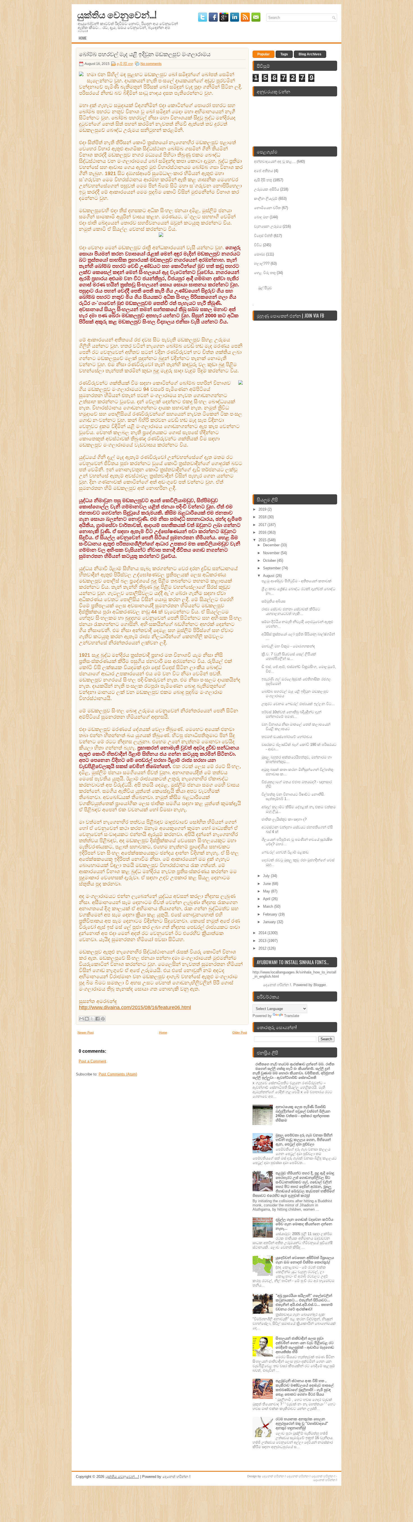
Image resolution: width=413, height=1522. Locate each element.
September (272, 568)
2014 (262, 933)
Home (83, 38)
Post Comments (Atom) (118, 1074)
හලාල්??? (261, 263)
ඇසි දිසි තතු (125, 64)
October (270, 560)
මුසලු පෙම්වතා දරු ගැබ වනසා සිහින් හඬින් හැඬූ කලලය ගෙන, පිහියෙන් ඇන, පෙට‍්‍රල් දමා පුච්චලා (304, 1139)
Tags (284, 54)
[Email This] (81, 1019)
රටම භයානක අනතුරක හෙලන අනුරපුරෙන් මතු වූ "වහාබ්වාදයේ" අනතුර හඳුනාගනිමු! (302, 1423)
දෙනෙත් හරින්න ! (274, 1476)
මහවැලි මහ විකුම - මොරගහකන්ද (288, 646)
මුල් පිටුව (265, 287)
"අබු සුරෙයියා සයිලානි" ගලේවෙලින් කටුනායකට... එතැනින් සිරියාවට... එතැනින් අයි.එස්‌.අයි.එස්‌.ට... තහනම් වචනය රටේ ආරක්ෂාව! (304, 1302)
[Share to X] (92, 1019)
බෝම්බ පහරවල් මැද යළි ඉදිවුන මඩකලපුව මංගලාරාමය (144, 53)
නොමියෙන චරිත (267, 208)
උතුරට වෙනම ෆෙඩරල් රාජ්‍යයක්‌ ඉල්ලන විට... (298, 704)
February (270, 914)
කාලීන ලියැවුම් (265, 198)
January (270, 922)
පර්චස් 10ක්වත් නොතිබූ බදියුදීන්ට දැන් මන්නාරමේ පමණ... (291, 714)
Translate (291, 1016)
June (267, 884)
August (269, 576)
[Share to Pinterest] (103, 1019)
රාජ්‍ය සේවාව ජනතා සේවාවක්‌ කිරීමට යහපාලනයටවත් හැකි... (291, 611)
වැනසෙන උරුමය (268, 226)
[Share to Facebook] (97, 1019)
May (267, 891)
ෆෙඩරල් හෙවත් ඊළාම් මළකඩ (285, 852)
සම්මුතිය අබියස (273, 601)
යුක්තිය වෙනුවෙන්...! (116, 14)
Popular (263, 54)
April (267, 899)
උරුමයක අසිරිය (266, 189)
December (272, 545)
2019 (262, 509)
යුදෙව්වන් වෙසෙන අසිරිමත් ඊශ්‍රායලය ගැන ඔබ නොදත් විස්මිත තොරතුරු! (305, 1260)
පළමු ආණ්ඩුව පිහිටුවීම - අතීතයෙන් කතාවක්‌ (297, 581)
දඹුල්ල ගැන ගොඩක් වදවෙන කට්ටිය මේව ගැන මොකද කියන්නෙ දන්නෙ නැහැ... (304, 1224)
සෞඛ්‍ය (259, 254)
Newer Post (86, 1032)
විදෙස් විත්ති (263, 236)
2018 (262, 517)
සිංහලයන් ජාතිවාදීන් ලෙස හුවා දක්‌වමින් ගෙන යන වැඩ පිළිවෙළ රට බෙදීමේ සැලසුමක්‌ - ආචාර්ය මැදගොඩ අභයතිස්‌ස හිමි (305, 1345)
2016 (262, 532)
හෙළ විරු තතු (265, 273)
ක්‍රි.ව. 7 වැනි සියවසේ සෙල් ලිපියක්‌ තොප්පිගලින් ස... (289, 656)
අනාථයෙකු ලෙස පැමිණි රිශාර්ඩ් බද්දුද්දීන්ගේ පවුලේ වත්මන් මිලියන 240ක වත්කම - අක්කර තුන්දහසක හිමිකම (303, 1113)
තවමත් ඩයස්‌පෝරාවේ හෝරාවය (287, 737)
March (268, 906)
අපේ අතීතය (263, 171)
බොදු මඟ (261, 217)
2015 (262, 540)
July (267, 876)
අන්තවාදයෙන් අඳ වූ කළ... (275, 161)
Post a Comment (92, 1061)
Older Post (239, 1032)
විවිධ (258, 245)
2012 (262, 948)
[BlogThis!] (87, 1019)
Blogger (320, 985)
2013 (262, 941)
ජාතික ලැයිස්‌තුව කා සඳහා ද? (284, 819)
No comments (151, 64)
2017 (262, 525)
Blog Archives (310, 54)
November (272, 553)
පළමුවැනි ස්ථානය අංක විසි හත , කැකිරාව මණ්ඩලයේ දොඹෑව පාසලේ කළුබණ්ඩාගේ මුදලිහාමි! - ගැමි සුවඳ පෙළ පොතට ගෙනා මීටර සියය (304, 1387)
